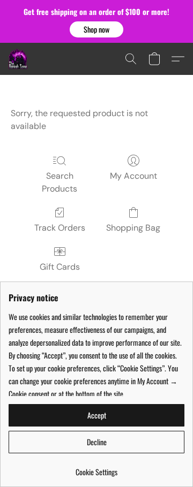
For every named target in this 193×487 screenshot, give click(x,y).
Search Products (59, 182)
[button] (96, 29)
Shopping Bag (133, 227)
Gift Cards (60, 266)
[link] (96, 468)
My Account (133, 175)
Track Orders (59, 227)
